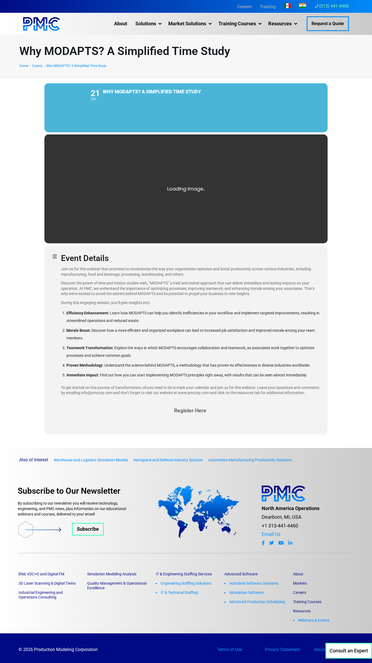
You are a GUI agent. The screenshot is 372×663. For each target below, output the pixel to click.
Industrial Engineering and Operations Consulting (41, 594)
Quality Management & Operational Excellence (117, 585)
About (298, 574)
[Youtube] (281, 543)
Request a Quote (328, 23)
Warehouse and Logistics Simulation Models (91, 460)
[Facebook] (263, 543)
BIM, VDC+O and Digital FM (41, 574)
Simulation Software (246, 592)
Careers (244, 6)
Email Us (271, 534)
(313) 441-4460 (334, 6)
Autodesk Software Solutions (253, 583)
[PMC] (41, 24)
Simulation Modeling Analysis (111, 574)
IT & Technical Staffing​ (179, 592)
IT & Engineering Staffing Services (184, 574)
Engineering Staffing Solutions (186, 583)
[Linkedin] (290, 543)
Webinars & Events (313, 620)
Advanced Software (241, 574)
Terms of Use (229, 649)
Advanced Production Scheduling (257, 602)
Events (37, 66)
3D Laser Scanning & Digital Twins (47, 583)
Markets (300, 583)
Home (23, 66)
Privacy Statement (282, 649)
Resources (302, 611)
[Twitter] (271, 543)
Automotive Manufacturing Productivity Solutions (250, 460)
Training (268, 6)
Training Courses (307, 602)
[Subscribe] (61, 536)
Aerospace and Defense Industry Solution (168, 460)
